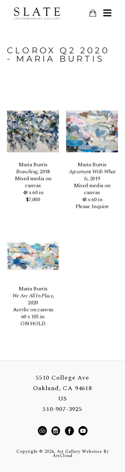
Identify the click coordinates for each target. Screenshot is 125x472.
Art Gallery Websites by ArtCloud (81, 453)
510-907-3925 (62, 409)
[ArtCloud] (43, 430)
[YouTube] (82, 430)
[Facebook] (70, 430)
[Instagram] (56, 430)
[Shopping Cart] (92, 13)
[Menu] (107, 12)
